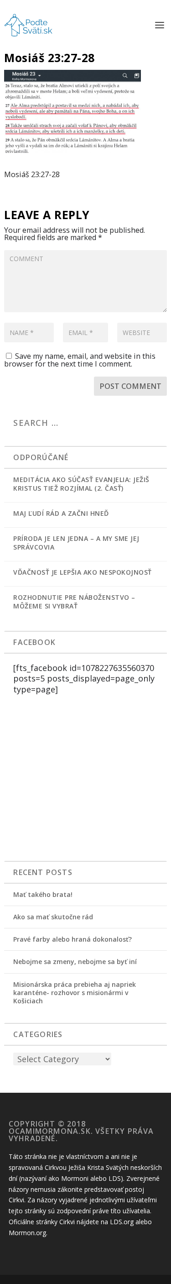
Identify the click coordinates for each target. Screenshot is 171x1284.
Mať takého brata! (43, 894)
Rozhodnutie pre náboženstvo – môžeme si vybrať (74, 601)
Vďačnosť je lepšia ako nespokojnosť (82, 572)
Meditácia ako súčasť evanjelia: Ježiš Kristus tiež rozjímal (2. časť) (81, 484)
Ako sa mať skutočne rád (53, 916)
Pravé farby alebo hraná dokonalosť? (72, 939)
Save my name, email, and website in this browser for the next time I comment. (79, 360)
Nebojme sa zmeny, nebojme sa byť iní (75, 961)
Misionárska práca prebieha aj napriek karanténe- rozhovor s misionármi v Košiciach (74, 992)
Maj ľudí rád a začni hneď (61, 513)
